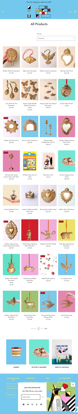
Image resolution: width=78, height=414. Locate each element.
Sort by (39, 34)
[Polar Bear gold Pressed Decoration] (66, 230)
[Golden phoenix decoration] (48, 57)
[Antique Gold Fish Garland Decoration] (48, 89)
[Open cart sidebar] (75, 11)
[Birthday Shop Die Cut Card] (29, 161)
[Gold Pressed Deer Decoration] (29, 301)
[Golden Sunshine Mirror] (11, 126)
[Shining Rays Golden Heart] (48, 195)
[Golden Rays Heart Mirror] (66, 195)
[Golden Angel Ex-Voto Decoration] (11, 301)
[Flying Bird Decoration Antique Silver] (48, 301)
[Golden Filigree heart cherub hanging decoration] (11, 230)
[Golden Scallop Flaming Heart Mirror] (66, 126)
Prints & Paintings (62, 367)
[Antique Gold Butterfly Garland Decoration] (29, 89)
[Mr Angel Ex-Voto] (66, 264)
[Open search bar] (70, 11)
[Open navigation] (2, 11)
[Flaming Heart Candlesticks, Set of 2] (48, 126)
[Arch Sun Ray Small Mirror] (29, 126)
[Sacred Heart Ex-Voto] (66, 89)
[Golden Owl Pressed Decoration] (11, 264)
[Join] (17, 394)
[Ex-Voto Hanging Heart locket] (66, 161)
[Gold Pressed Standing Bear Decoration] (29, 230)
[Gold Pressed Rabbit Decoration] (29, 264)
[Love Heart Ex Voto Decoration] (11, 89)
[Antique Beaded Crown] (11, 195)
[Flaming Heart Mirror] (66, 57)
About (47, 382)
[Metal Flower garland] (48, 264)
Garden (16, 367)
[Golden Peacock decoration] (11, 57)
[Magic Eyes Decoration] (29, 57)
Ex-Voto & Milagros (39, 367)
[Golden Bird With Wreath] (48, 230)
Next (45, 328)
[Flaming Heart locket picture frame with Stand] (11, 161)
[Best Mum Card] (48, 161)
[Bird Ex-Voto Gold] (66, 301)
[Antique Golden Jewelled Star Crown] (29, 195)
